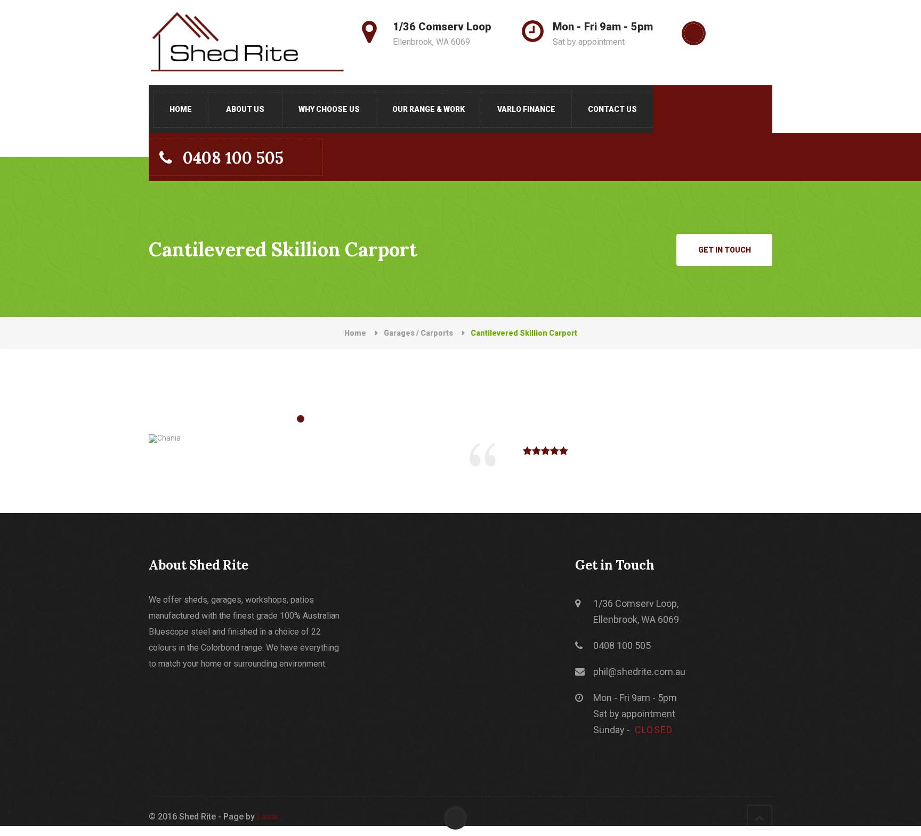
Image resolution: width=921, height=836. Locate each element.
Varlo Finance (526, 109)
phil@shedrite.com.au (639, 671)
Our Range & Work (428, 109)
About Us (245, 109)
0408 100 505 (233, 158)
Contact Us (612, 109)
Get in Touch (724, 250)
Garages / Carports (418, 333)
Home (180, 109)
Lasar (268, 816)
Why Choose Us (329, 109)
